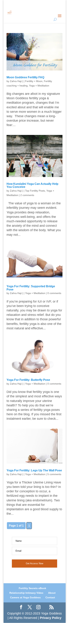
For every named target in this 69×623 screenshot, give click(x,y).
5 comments (54, 474)
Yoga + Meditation (39, 85)
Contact (50, 597)
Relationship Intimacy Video (26, 592)
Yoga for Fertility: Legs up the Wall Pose (34, 470)
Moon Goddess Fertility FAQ (25, 77)
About (52, 592)
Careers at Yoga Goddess (25, 597)
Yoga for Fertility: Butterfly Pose (28, 379)
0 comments (54, 293)
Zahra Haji (16, 81)
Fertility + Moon (33, 81)
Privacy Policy (50, 618)
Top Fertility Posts (35, 190)
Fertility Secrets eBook (32, 588)
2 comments (27, 195)
